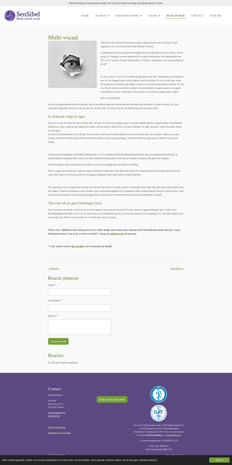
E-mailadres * (55, 300)
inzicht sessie (117, 233)
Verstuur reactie (58, 341)
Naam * (52, 285)
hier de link (77, 246)
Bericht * (52, 316)
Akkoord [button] (219, 460)
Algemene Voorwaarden (59, 433)
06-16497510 (54, 416)
